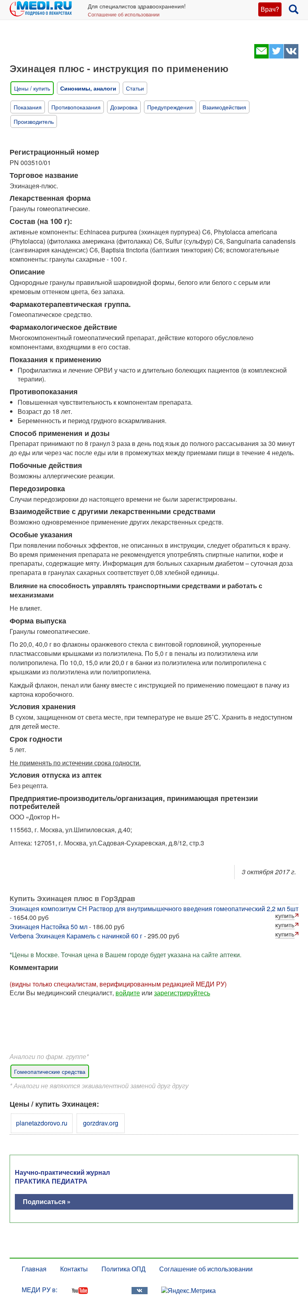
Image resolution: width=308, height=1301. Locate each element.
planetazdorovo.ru (41, 1123)
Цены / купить (32, 88)
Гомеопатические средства (49, 1071)
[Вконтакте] (291, 56)
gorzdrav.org (100, 1123)
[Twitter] (276, 56)
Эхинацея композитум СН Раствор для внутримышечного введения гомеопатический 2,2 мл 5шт (154, 908)
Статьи (135, 88)
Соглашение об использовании (124, 14)
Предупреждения (170, 107)
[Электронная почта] (261, 56)
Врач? (270, 9)
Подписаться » (47, 1201)
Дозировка (124, 107)
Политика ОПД (123, 1268)
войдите (128, 992)
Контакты (74, 1268)
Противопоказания (76, 107)
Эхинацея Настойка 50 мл (48, 926)
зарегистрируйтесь (182, 992)
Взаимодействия (224, 107)
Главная (34, 1268)
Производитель (34, 121)
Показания (28, 107)
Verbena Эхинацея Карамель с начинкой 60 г (76, 935)
